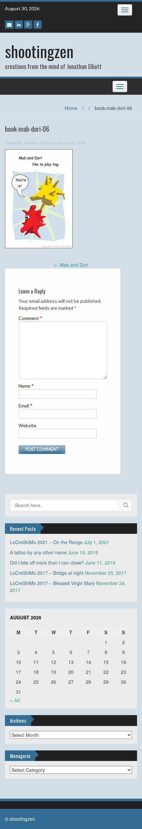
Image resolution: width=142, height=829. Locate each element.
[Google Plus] (28, 24)
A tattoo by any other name (38, 552)
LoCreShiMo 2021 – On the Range (46, 542)
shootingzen (39, 51)
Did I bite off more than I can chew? (47, 562)
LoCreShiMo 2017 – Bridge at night (47, 573)
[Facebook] (38, 24)
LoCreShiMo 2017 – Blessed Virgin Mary (52, 583)
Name (26, 386)
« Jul (15, 700)
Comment (30, 318)
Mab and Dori (71, 264)
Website (27, 425)
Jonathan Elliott (36, 142)
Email (25, 405)
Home (71, 108)
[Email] (9, 24)
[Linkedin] (19, 24)
